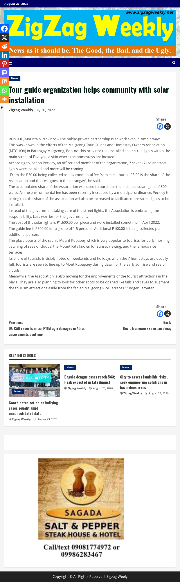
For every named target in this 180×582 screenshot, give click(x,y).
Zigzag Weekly (21, 110)
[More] (4, 99)
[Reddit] (4, 46)
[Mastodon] (4, 72)
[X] (167, 126)
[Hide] (2, 107)
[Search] (174, 62)
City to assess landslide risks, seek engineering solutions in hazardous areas (143, 382)
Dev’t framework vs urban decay (147, 325)
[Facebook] (160, 126)
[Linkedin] (4, 55)
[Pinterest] (4, 63)
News (14, 78)
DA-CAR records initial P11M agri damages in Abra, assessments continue (47, 328)
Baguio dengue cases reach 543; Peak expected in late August (89, 379)
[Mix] (4, 81)
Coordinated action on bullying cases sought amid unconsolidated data (33, 408)
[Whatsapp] (4, 90)
